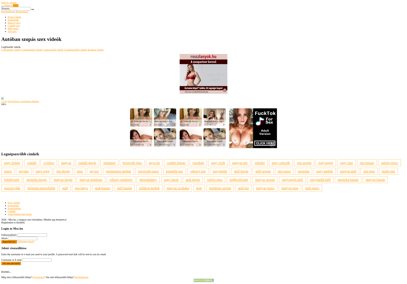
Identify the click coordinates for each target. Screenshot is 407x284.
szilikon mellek (149, 188)
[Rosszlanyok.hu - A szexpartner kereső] (203, 92)
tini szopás (304, 163)
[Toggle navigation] (2, 6)
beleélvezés (11, 179)
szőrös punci (389, 163)
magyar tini (240, 163)
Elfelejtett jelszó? (25, 241)
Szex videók (14, 202)
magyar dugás (63, 179)
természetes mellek (118, 171)
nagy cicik (218, 163)
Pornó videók (14, 17)
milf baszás (124, 188)
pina (80, 171)
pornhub (198, 163)
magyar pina (290, 188)
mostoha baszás (348, 179)
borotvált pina (132, 163)
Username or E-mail (11, 260)
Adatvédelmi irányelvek (20, 214)
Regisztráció (22, 11)
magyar (66, 163)
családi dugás (87, 163)
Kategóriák (13, 20)
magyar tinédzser (90, 179)
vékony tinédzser (120, 179)
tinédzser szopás (220, 188)
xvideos (49, 163)
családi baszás (176, 163)
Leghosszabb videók (53, 50)
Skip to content (8, 2)
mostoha (303, 171)
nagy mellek (324, 171)
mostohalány (148, 179)
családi (31, 163)
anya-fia (154, 163)
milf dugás (241, 171)
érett (199, 188)
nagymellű (220, 171)
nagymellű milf (320, 179)
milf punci (312, 188)
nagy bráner (12, 163)
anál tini (243, 188)
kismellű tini (174, 171)
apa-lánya (81, 188)
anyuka (24, 171)
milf (65, 188)
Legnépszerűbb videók (75, 50)
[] (32, 9)
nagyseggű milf (292, 179)
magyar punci (265, 188)
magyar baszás (375, 179)
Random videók (96, 50)
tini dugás (63, 171)
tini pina (369, 171)
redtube (260, 163)
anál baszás (102, 188)
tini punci (284, 171)
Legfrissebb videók (11, 50)
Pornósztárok (14, 208)
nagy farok (171, 179)
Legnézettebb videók (31, 50)
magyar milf (348, 171)
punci (8, 171)
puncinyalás (12, 188)
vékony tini (198, 171)
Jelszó (4, 238)
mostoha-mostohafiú (41, 188)
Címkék (12, 211)
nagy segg (42, 171)
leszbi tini (388, 171)
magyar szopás (265, 179)
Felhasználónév (9, 235)
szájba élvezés (238, 179)
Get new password (11, 263)
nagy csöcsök (281, 163)
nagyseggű (325, 163)
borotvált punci (148, 171)
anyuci (94, 171)
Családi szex (14, 25)
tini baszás (367, 163)
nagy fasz (346, 163)
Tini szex (12, 31)
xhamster (109, 163)
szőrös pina (214, 179)
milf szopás (263, 171)
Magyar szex (14, 22)
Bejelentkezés (8, 11)
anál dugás (193, 179)
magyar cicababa (178, 188)
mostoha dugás (36, 179)
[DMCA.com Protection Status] (204, 281)
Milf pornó (13, 28)
